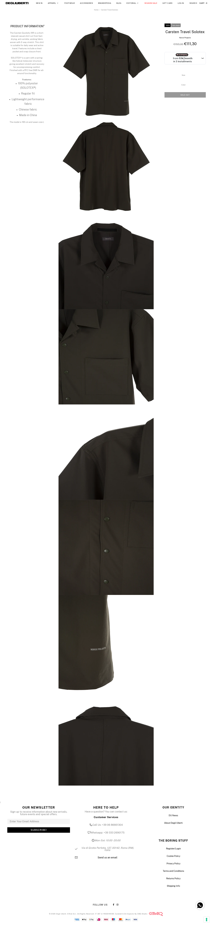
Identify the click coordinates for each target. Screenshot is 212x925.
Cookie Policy (173, 856)
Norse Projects (185, 38)
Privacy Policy (173, 863)
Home (96, 10)
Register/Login (173, 849)
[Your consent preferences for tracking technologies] (207, 920)
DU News (173, 815)
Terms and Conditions (173, 871)
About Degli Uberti (173, 823)
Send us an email (107, 858)
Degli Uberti (17, 3)
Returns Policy (173, 878)
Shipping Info (173, 886)
